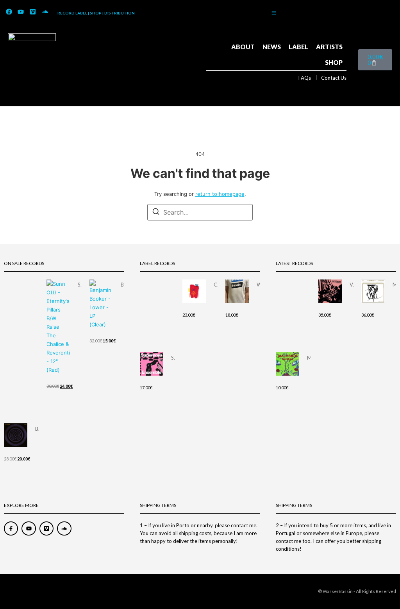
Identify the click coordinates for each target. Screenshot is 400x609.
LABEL (298, 46)
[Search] (156, 212)
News (271, 46)
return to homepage (220, 194)
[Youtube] (21, 12)
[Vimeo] (33, 12)
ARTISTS (329, 46)
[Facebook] (9, 12)
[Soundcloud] (45, 12)
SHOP (334, 62)
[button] (273, 12)
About (243, 46)
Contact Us (333, 78)
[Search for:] (200, 212)
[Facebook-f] (11, 528)
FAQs (304, 78)
